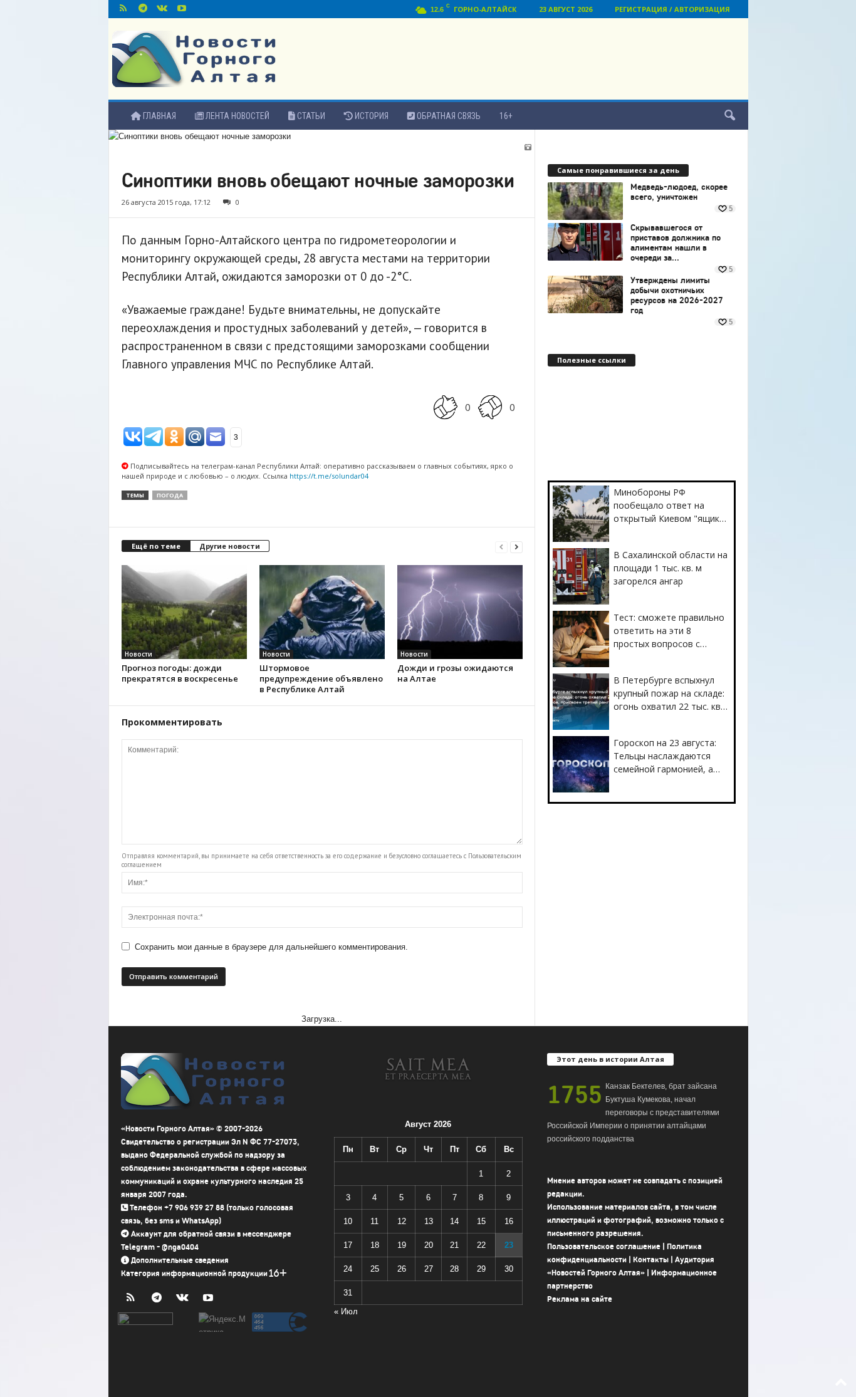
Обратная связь (448, 116)
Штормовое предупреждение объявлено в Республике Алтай (321, 678)
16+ (506, 116)
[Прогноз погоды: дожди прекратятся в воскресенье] (184, 612)
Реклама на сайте (579, 1299)
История (371, 116)
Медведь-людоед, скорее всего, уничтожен (679, 192)
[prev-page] (501, 546)
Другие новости (229, 546)
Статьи (310, 116)
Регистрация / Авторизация (672, 9)
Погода (170, 495)
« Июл (346, 1311)
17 (347, 1245)
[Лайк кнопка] (445, 407)
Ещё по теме (156, 546)
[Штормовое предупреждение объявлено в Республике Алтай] (322, 612)
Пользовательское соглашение (603, 1246)
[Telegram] (142, 9)
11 (374, 1221)
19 (401, 1245)
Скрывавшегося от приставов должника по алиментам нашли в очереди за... (675, 243)
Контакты (651, 1259)
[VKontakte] (162, 9)
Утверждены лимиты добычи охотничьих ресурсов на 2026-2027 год (676, 296)
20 (428, 1245)
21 (454, 1245)
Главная (158, 116)
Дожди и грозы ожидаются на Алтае (455, 673)
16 (508, 1221)
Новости (138, 654)
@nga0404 (180, 1247)
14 (454, 1221)
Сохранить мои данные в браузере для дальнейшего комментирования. (271, 947)
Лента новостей (236, 116)
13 (428, 1221)
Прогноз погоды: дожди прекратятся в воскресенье (180, 673)
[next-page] (516, 546)
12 (401, 1221)
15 (481, 1221)
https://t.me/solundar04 (329, 475)
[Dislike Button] (490, 407)
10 (347, 1221)
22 (481, 1245)
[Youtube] (181, 9)
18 (374, 1245)
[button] (729, 116)
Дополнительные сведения (180, 1260)
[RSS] (123, 9)
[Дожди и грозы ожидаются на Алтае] (460, 612)
